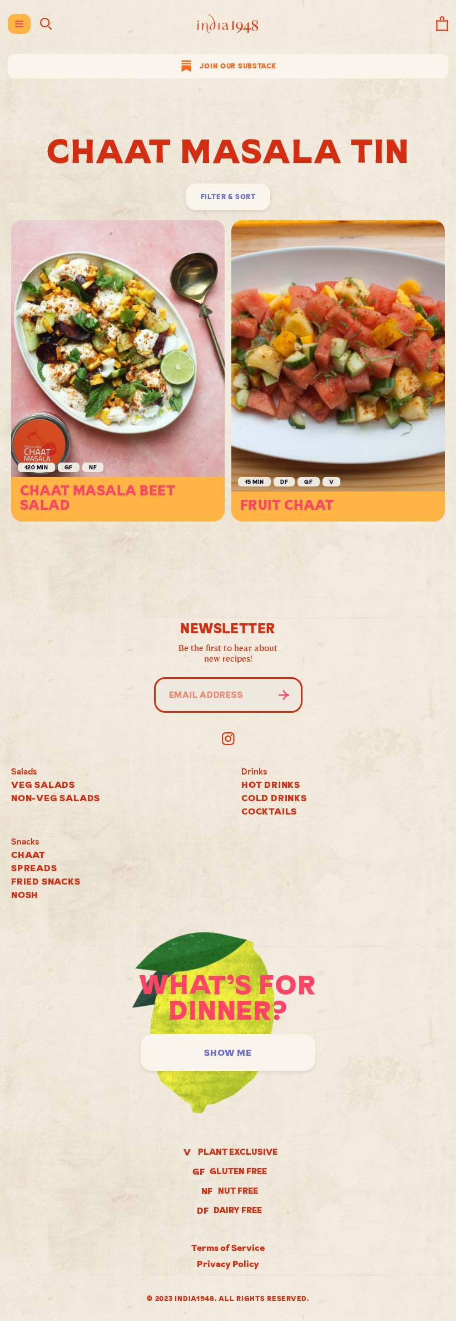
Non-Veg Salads (55, 798)
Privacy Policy (228, 1264)
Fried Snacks (46, 881)
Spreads (34, 868)
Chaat (28, 854)
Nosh (24, 894)
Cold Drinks (274, 798)
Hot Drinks (270, 784)
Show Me (228, 1052)
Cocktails (269, 811)
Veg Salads (43, 784)
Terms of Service (228, 1247)
